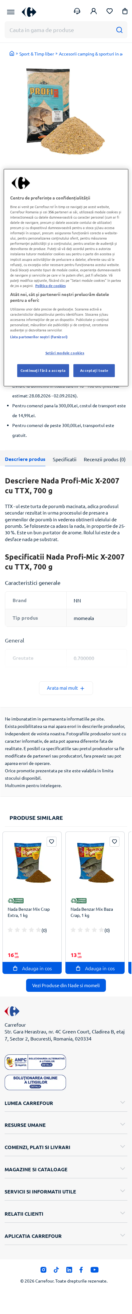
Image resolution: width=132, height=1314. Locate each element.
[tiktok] (56, 1271)
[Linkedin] (69, 1271)
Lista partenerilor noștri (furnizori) (39, 336)
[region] (66, 278)
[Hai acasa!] (12, 53)
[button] (124, 12)
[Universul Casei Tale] (29, 11)
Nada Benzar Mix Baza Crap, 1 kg (92, 912)
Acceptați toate (94, 370)
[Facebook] (81, 1271)
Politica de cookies (50, 285)
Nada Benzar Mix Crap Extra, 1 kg (29, 912)
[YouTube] (94, 1271)
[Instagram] (43, 1271)
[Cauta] (119, 29)
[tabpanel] (66, 110)
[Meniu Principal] (11, 12)
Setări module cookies (64, 352)
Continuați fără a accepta (43, 370)
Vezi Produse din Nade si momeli (66, 985)
